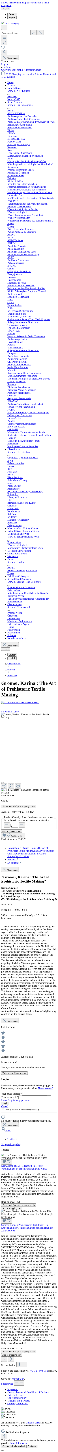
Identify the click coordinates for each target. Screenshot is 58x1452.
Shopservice (7, 1383)
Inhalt (8, 1130)
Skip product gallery (11, 1144)
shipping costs (33, 1422)
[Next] (11, 1359)
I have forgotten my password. (16, 1100)
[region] (29, 753)
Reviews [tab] (12, 859)
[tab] (30, 852)
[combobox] (15, 33)
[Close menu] (8, 94)
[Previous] (4, 1359)
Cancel (4, 1106)
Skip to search (29, 2)
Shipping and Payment (18, 1400)
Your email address (11, 1093)
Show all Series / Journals (19, 105)
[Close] (2, 782)
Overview (6, 70)
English (12, 17)
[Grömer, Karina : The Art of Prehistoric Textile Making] (29, 716)
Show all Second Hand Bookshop (24, 581)
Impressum (12, 1389)
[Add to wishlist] (6, 1162)
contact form (18, 1379)
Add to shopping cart (11, 831)
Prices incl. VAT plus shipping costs (18, 806)
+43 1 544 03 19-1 (39, 1370)
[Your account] (4, 52)
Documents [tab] (13, 862)
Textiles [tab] (11, 1139)
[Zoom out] (4, 785)
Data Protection (15, 1395)
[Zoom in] (18, 785)
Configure (32, 1446)
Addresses (29, 70)
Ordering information (17, 1403)
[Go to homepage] (10, 23)
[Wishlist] (3, 48)
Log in (4, 64)
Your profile (17, 70)
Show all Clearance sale (19, 607)
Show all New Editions (18, 91)
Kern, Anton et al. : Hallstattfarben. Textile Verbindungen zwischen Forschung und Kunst (24, 1167)
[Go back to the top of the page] (4, 1436)
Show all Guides (15, 562)
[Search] (33, 32)
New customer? (45, 1088)
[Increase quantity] (22, 824)
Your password (9, 1097)
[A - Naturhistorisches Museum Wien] (29, 702)
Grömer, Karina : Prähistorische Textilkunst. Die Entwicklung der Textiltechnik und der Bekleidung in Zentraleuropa (27, 1228)
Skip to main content (11, 2)
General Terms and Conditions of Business (28, 1392)
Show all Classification (18, 452)
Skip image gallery (10, 711)
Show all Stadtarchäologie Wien (23, 536)
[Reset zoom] (11, 785)
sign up (7, 67)
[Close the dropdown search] (40, 32)
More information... (19, 1443)
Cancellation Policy (16, 1398)
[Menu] (4, 27)
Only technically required (13, 1446)
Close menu (12, 58)
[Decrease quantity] (7, 824)
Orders (37, 70)
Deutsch (12, 14)
